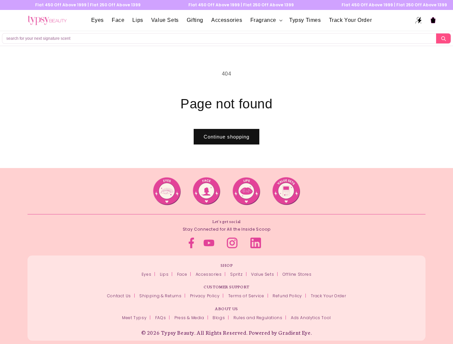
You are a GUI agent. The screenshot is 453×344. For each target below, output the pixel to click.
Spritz (236, 274)
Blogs (219, 317)
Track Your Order (328, 296)
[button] (265, 20)
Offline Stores (297, 274)
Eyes (146, 274)
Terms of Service (246, 296)
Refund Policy (287, 296)
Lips (164, 274)
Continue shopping (226, 137)
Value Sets (262, 274)
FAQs (160, 317)
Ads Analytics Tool (311, 317)
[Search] (443, 38)
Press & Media (189, 317)
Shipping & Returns (160, 296)
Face (182, 274)
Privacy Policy (205, 296)
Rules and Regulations (258, 317)
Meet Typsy (134, 317)
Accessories (209, 274)
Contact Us (119, 296)
